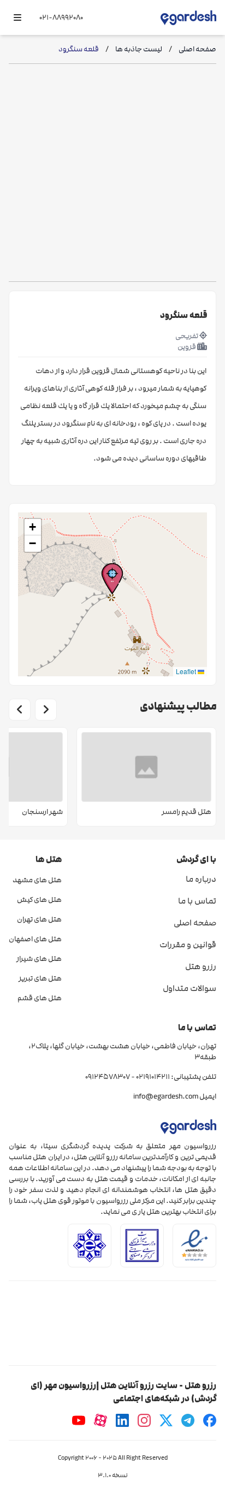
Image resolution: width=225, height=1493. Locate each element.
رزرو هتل (200, 966)
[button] (112, 578)
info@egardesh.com (165, 1096)
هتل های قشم (39, 998)
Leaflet (187, 671)
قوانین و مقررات (187, 945)
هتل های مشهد (37, 880)
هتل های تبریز (40, 978)
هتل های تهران (39, 919)
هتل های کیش (39, 899)
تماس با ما (197, 901)
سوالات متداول (189, 988)
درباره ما (201, 879)
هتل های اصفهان (35, 939)
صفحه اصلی (195, 923)
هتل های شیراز (39, 958)
